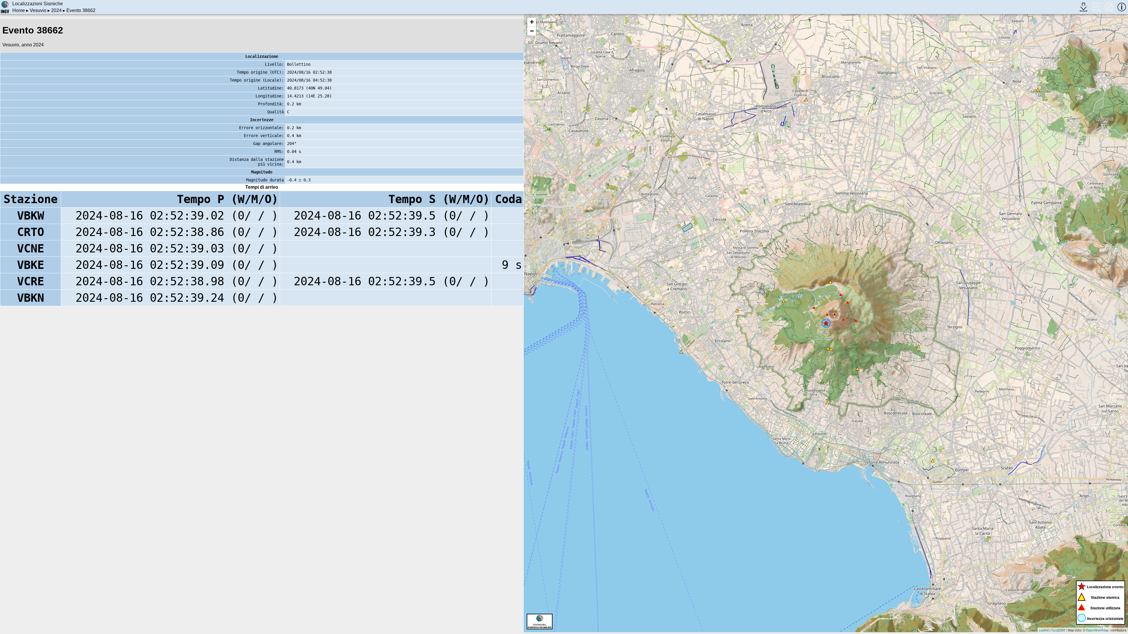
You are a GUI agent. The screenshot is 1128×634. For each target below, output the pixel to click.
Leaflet (1044, 630)
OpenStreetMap (1097, 630)
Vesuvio (38, 10)
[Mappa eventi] (1109, 7)
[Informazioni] (1121, 7)
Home (18, 10)
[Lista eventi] (1096, 7)
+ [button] (532, 22)
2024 (56, 10)
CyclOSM (1058, 630)
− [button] (532, 31)
